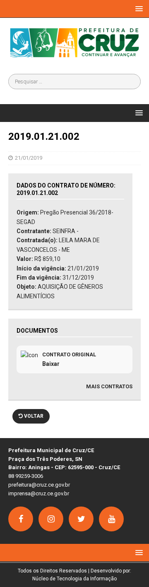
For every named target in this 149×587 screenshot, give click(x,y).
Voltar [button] (33, 416)
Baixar (51, 363)
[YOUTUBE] (111, 519)
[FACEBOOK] (20, 519)
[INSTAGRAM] (50, 519)
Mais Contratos (109, 386)
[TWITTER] (81, 519)
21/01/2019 (28, 158)
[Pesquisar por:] (74, 81)
